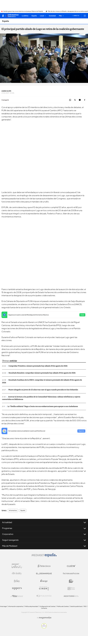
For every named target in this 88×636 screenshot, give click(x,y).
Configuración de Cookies (47, 606)
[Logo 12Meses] (71, 588)
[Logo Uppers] (16, 588)
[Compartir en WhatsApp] (70, 100)
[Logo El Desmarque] (44, 573)
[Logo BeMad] (71, 581)
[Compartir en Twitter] (75, 100)
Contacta (44, 608)
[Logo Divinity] (17, 573)
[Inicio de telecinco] (3, 16)
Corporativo (7, 534)
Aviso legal (3, 606)
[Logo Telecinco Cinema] (44, 588)
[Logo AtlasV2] (17, 596)
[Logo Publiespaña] (44, 596)
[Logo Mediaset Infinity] (17, 566)
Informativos (13, 510)
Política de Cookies (63, 606)
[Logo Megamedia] (45, 617)
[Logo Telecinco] (44, 566)
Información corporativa (15, 606)
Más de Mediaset (9, 546)
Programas (7, 528)
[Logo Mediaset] (44, 556)
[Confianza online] (44, 628)
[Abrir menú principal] (85, 16)
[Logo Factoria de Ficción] (71, 573)
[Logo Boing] (17, 581)
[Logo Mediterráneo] (71, 596)
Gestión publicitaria (76, 606)
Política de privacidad (31, 606)
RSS (85, 606)
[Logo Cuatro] (71, 566)
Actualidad (7, 522)
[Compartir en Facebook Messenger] (80, 100)
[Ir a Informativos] (13, 15)
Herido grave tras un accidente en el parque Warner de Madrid (23, 11)
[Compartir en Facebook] (84, 100)
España (5, 21)
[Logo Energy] (44, 581)
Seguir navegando (10, 540)
